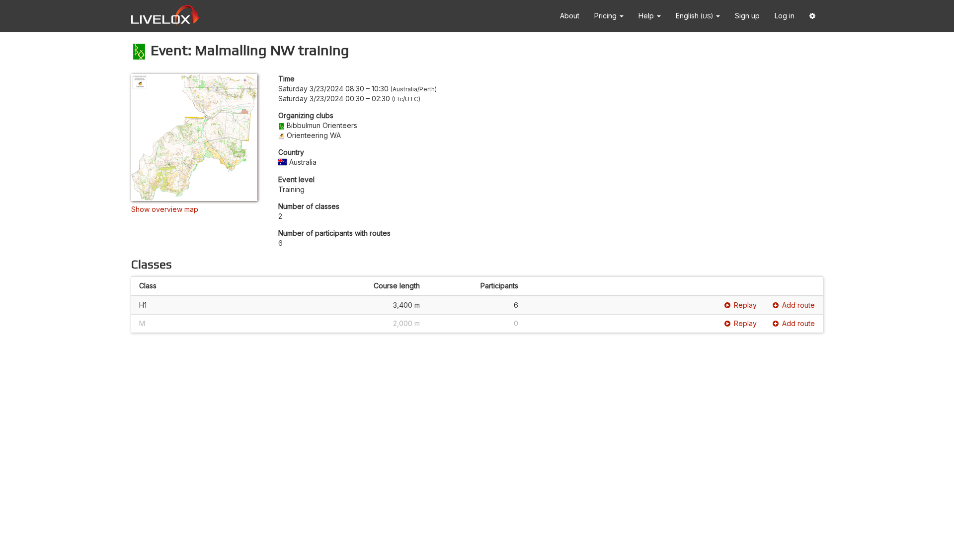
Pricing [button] (606, 15)
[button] (812, 16)
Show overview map (164, 209)
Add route (798, 305)
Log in (785, 15)
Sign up (747, 15)
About (569, 15)
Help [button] (647, 15)
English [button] (694, 15)
